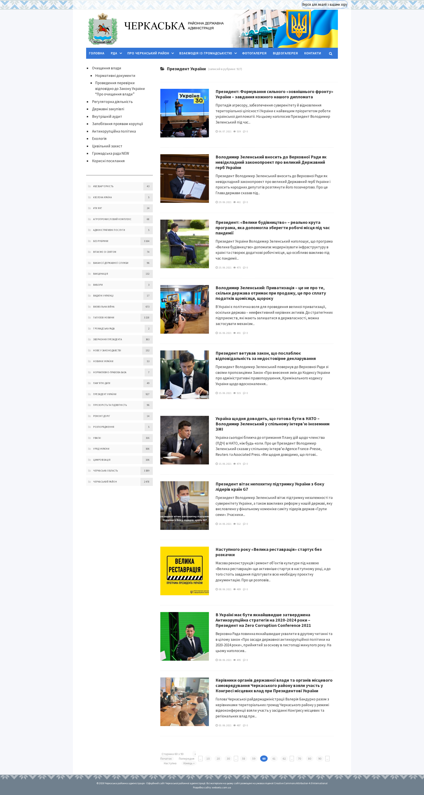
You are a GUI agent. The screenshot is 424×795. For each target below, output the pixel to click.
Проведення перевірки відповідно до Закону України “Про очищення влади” (120, 88)
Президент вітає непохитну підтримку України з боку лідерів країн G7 (270, 486)
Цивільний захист (107, 146)
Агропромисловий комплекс (112, 219)
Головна (96, 53)
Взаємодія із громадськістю (205, 53)
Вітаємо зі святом (104, 251)
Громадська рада (104, 328)
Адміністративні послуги (109, 230)
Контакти (312, 53)
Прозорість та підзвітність (110, 405)
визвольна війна (104, 306)
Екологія (99, 138)
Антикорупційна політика (114, 131)
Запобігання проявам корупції (117, 123)
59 (253, 759)
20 (218, 759)
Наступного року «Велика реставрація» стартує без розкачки (269, 551)
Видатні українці (103, 295)
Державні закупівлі (108, 109)
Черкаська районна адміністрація (102, 29)
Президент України (105, 394)
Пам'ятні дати (101, 383)
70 (299, 759)
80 (309, 759)
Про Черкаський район (148, 53)
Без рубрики (100, 241)
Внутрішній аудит (107, 116)
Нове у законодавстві (107, 350)
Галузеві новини (103, 317)
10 (208, 759)
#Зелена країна (102, 197)
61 (274, 759)
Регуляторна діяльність (112, 101)
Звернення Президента (107, 339)
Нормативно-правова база (110, 372)
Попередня (186, 759)
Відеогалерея (285, 53)
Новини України (103, 361)
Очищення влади (106, 68)
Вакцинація (100, 273)
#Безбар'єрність (103, 186)
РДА (114, 53)
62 (284, 759)
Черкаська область (105, 470)
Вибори (98, 284)
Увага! (97, 437)
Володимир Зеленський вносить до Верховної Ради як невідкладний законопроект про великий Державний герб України (271, 162)
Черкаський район (105, 481)
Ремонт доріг (101, 416)
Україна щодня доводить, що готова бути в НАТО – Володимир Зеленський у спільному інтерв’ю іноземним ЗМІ (272, 424)
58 (243, 759)
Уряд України (101, 448)
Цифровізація (101, 459)
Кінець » (189, 763)
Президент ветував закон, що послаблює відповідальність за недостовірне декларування (266, 355)
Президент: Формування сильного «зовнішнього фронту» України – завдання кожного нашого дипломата (274, 94)
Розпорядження (103, 426)
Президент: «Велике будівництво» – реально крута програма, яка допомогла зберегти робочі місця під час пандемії (273, 227)
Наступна (170, 763)
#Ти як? (97, 208)
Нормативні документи (115, 75)
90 (319, 759)
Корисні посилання (108, 160)
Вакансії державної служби (111, 262)
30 (228, 759)
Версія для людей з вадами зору (324, 4)
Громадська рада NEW (110, 153)
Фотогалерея (254, 53)
